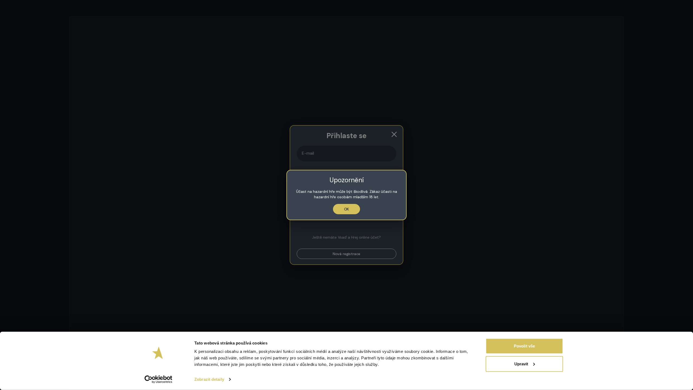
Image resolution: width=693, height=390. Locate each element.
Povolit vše (524, 346)
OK (346, 209)
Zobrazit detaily (209, 379)
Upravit (521, 363)
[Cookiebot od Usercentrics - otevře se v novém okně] (158, 379)
